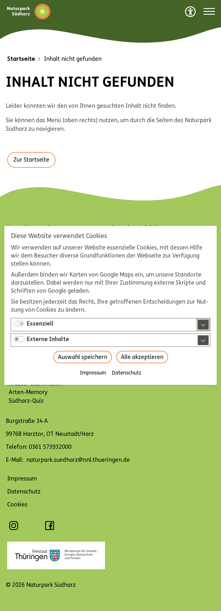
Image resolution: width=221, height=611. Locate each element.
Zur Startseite (31, 159)
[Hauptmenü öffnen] (209, 11)
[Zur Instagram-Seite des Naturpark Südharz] (13, 528)
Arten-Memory (28, 392)
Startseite (21, 59)
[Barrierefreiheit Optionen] (190, 11)
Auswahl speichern (82, 357)
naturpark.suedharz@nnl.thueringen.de (78, 460)
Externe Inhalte (48, 339)
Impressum (93, 373)
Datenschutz (126, 373)
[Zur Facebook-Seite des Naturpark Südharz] (49, 528)
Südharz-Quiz (26, 401)
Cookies (17, 504)
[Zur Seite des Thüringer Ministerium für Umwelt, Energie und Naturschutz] (110, 555)
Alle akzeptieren (142, 357)
